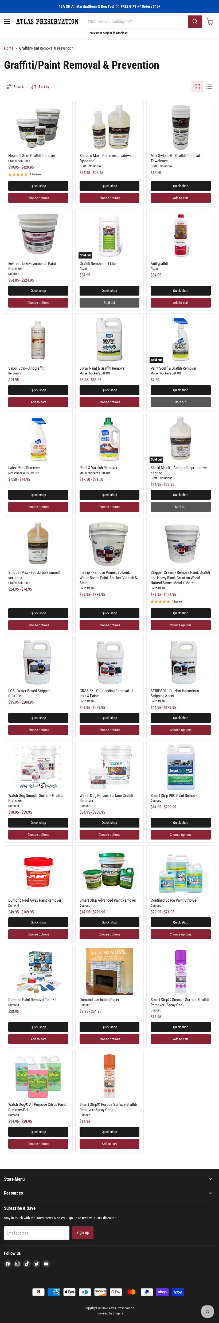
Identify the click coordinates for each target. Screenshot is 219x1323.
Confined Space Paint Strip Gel (174, 900)
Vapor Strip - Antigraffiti (26, 368)
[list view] (209, 86)
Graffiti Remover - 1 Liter (98, 263)
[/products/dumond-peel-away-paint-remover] (38, 872)
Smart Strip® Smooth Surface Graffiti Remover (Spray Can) (180, 1002)
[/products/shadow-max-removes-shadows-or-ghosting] (110, 127)
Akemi (84, 269)
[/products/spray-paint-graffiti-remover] (110, 340)
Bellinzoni (14, 373)
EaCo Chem (87, 588)
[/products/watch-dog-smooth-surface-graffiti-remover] (38, 767)
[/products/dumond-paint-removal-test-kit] (38, 971)
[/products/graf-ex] (110, 662)
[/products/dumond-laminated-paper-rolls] (110, 971)
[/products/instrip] (110, 544)
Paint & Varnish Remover (99, 467)
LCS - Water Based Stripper (29, 690)
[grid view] (197, 86)
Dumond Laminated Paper (99, 999)
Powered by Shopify (109, 1313)
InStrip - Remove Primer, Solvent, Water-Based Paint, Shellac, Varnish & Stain (108, 577)
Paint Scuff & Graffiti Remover (174, 368)
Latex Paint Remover (24, 467)
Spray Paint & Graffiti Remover (103, 368)
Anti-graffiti (159, 263)
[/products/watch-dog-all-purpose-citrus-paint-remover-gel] (38, 1076)
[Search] (195, 21)
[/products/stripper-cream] (181, 544)
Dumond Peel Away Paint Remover (34, 900)
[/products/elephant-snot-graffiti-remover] (38, 127)
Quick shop (38, 186)
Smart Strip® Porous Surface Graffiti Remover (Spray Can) (108, 1107)
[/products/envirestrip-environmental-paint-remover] (38, 235)
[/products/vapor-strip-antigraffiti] (38, 340)
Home (8, 48)
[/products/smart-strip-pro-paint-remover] (181, 767)
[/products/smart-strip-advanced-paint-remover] (110, 872)
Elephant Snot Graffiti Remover (31, 155)
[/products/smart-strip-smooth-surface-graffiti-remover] (181, 971)
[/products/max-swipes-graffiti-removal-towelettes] (181, 127)
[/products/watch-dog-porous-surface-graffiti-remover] (110, 767)
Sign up (82, 1232)
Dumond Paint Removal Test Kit (32, 999)
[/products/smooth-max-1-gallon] (38, 544)
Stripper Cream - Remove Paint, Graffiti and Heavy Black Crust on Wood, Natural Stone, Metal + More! (180, 577)
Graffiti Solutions (19, 161)
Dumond (13, 806)
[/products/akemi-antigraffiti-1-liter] (181, 235)
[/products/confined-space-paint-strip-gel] (181, 872)
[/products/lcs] (38, 662)
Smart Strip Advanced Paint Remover (108, 900)
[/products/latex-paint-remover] (38, 439)
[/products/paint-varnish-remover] (110, 439)
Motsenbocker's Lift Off (95, 373)
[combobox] (136, 21)
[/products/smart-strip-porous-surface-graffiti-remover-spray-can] (110, 1076)
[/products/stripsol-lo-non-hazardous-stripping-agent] (181, 662)
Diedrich (13, 274)
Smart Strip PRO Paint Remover (175, 795)
